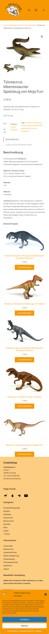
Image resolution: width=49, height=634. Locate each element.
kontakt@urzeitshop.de (12, 478)
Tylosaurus (25, 131)
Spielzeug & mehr (15, 25)
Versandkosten (9, 559)
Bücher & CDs (8, 521)
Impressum (38, 631)
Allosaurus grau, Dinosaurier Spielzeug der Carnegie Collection (24, 349)
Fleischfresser (26, 125)
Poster (6, 531)
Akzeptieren (24, 619)
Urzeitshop (10, 462)
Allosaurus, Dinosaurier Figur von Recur (24, 397)
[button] (45, 594)
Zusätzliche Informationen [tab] (18, 144)
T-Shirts (6, 534)
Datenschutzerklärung (27, 631)
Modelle (6, 511)
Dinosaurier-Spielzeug (33, 123)
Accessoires (8, 518)
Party (5, 527)
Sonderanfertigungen (11, 508)
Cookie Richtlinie (10, 552)
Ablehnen (24, 626)
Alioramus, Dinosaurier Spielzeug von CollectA (24, 304)
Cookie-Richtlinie (12, 631)
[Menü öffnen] (29, 10)
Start (5, 25)
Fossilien (6, 524)
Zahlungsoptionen (10, 562)
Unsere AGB (7, 546)
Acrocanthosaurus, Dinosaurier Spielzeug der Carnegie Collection (24, 256)
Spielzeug (7, 514)
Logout (6, 569)
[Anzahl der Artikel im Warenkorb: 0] (43, 10)
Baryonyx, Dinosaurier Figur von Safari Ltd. (24, 445)
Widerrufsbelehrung (11, 556)
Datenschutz (8, 549)
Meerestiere (25, 128)
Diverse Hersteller (29, 25)
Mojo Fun (34, 128)
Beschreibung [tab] (12, 139)
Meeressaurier (37, 125)
